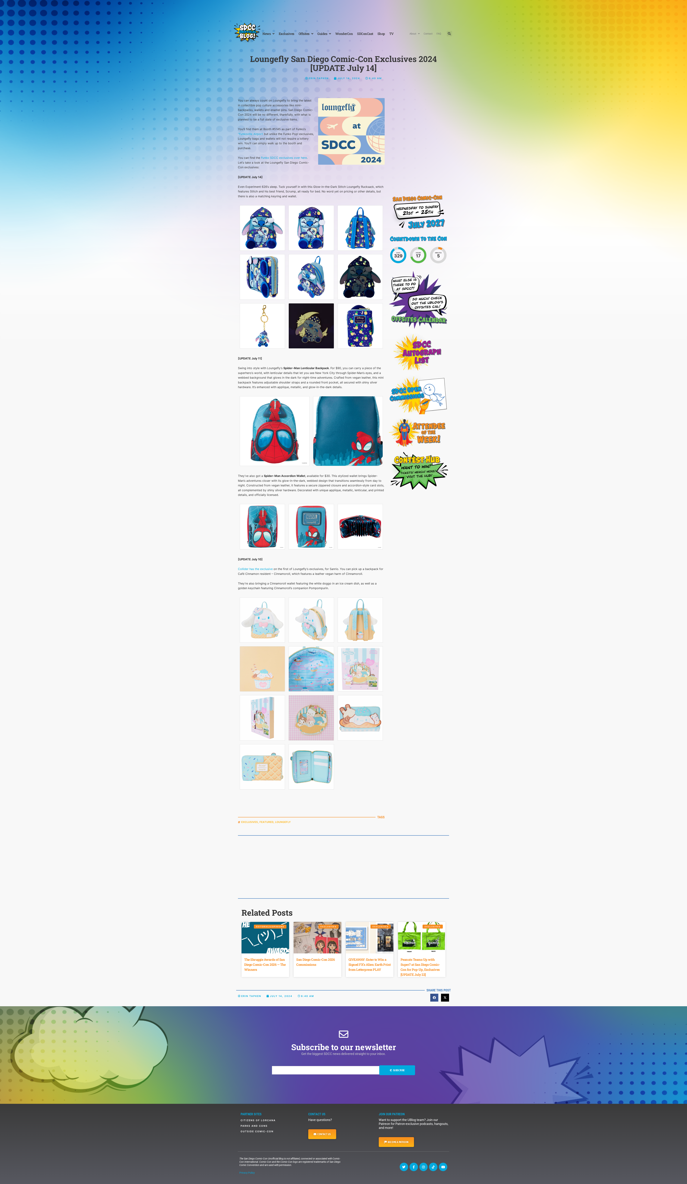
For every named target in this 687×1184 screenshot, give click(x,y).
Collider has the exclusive (255, 569)
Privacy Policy (247, 1172)
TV (391, 34)
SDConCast (365, 34)
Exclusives (286, 34)
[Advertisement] (343, 10)
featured (267, 821)
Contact (428, 33)
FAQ (439, 33)
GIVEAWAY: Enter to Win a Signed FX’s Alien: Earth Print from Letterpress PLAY (370, 964)
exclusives (249, 821)
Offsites (304, 34)
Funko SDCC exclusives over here (284, 158)
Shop (381, 34)
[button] (449, 33)
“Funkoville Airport (250, 134)
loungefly (283, 821)
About (413, 33)
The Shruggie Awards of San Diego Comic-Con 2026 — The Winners (265, 964)
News (266, 34)
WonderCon (344, 34)
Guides (322, 34)
